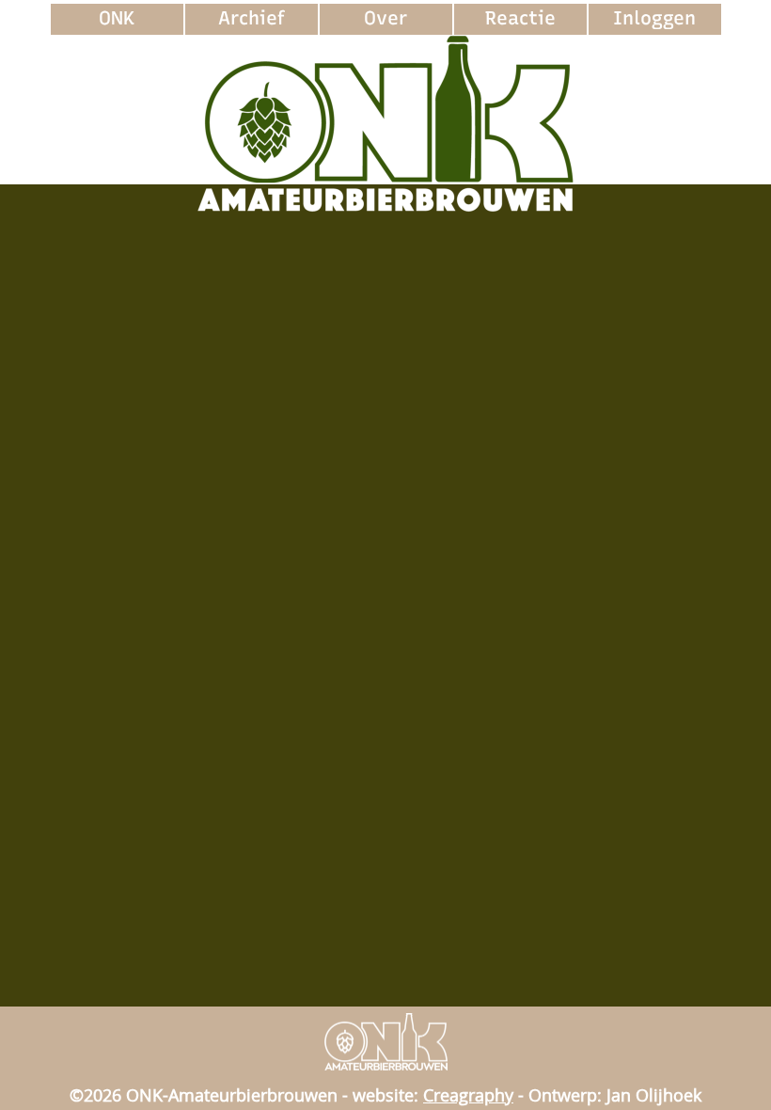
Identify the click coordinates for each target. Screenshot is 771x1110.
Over (385, 18)
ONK (116, 18)
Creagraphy (468, 1095)
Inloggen (654, 18)
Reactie (520, 18)
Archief (251, 18)
